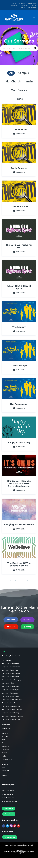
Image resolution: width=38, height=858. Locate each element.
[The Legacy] (19, 311)
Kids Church (13, 81)
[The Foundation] (19, 388)
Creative (33, 5)
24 (27, 581)
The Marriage (19, 365)
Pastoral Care (14, 5)
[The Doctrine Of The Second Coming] (19, 547)
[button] (34, 17)
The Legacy (19, 327)
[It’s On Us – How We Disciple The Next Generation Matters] (19, 465)
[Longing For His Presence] (19, 509)
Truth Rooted (19, 129)
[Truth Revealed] (19, 191)
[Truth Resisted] (19, 152)
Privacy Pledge (19, 850)
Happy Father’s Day (19, 442)
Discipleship (32, 3)
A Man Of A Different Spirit (19, 287)
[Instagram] (11, 826)
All (11, 73)
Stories (23, 7)
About (14, 3)
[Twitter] (7, 826)
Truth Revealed (19, 206)
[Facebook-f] (3, 826)
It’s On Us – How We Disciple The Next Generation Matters (19, 483)
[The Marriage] (19, 350)
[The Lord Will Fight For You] (19, 229)
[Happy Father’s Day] (19, 427)
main (29, 81)
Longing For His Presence (19, 524)
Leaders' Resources (8, 780)
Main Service (19, 90)
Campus (23, 73)
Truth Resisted (19, 168)
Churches (22, 3)
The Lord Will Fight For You (19, 246)
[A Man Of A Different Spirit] (19, 270)
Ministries (24, 5)
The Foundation (19, 404)
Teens (19, 99)
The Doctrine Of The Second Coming (19, 564)
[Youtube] (18, 826)
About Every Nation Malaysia (11, 656)
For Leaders (32, 7)
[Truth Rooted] (19, 114)
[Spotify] (14, 826)
